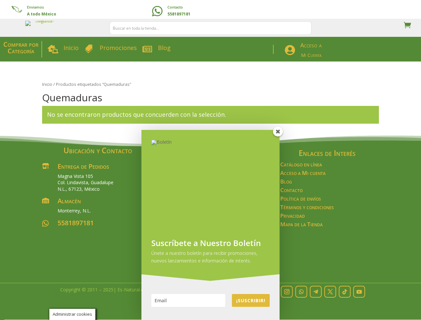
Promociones (118, 48)
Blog (164, 48)
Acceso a (311, 45)
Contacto (175, 7)
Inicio (71, 48)
